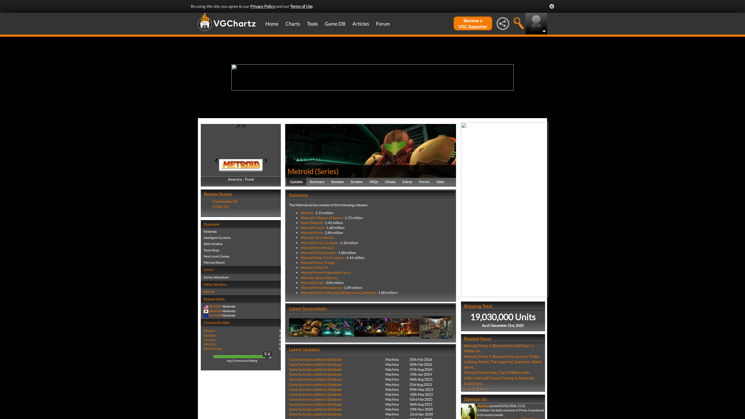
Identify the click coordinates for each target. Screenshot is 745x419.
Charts (292, 24)
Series (326, 171)
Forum (383, 24)
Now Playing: (213, 348)
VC (213, 292)
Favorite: (210, 335)
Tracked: (210, 340)
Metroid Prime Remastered (321, 287)
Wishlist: (210, 344)
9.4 (267, 354)
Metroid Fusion (312, 228)
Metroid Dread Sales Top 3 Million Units (497, 372)
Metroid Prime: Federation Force (326, 272)
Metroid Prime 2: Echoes (319, 243)
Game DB (335, 24)
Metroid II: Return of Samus (322, 218)
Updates (296, 182)
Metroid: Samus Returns (319, 278)
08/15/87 (215, 306)
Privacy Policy (262, 6)
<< (464, 388)
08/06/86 (215, 311)
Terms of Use (301, 6)
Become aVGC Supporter (472, 23)
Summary (317, 182)
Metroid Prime (312, 232)
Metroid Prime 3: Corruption (322, 257)
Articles (360, 24)
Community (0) (224, 201)
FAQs (374, 182)
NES (207, 292)
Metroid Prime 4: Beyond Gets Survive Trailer (502, 356)
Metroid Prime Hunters (318, 253)
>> (487, 388)
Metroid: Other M (314, 267)
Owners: (210, 331)
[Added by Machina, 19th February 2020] (305, 327)
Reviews (337, 182)
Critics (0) (220, 206)
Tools (312, 24)
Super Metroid (312, 223)
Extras (407, 182)
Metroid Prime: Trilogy (318, 262)
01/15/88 (215, 315)
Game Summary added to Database (315, 359)
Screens (357, 182)
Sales (440, 182)
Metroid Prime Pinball (317, 248)
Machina (483, 406)
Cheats (390, 182)
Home (272, 24)
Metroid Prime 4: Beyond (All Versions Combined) (338, 292)
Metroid (300, 171)
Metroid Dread (312, 282)
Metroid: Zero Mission (317, 237)
